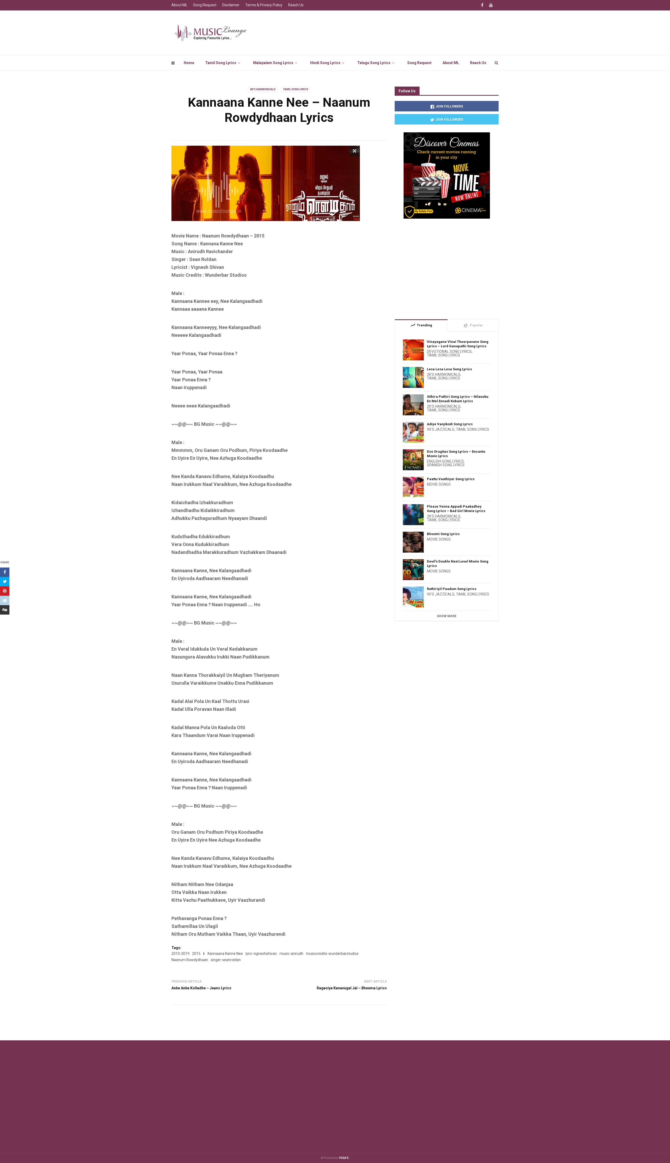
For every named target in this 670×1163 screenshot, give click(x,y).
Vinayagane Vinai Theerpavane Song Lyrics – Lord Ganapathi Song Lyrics (457, 344)
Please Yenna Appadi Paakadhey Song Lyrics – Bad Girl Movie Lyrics (456, 508)
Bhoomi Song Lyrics (443, 534)
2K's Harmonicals (263, 89)
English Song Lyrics (445, 461)
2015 (196, 953)
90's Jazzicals (440, 429)
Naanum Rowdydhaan (189, 960)
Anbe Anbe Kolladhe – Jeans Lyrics (201, 988)
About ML (451, 63)
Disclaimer (230, 5)
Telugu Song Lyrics (373, 63)
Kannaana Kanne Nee (225, 953)
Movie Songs (439, 484)
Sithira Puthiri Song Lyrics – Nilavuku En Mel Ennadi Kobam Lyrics (457, 399)
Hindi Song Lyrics (325, 63)
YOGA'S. (344, 1157)
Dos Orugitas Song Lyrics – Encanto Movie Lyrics (456, 454)
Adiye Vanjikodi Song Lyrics (450, 424)
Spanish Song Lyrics (446, 465)
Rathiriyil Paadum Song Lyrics (451, 589)
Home (189, 63)
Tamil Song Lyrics (220, 63)
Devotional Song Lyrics (449, 351)
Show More (446, 616)
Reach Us (478, 63)
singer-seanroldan (226, 960)
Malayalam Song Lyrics (273, 63)
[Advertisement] (447, 266)
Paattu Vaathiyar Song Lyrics (450, 479)
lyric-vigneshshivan (261, 953)
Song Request (419, 63)
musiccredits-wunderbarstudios (332, 953)
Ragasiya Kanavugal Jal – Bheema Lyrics (352, 988)
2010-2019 (180, 953)
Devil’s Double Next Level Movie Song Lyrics (457, 563)
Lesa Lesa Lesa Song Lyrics (449, 369)
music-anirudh (291, 953)
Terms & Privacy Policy (263, 5)
